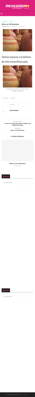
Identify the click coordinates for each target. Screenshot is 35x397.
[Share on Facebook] (21, 104)
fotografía (5, 98)
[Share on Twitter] (22, 104)
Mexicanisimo (6, 26)
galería (13, 98)
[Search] (33, 13)
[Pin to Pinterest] (24, 104)
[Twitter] (26, 13)
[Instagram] (28, 13)
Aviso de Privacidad (24, 394)
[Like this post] (19, 104)
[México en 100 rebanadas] (17, 150)
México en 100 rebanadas (17, 163)
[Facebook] (25, 13)
